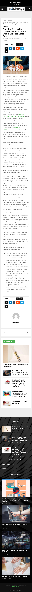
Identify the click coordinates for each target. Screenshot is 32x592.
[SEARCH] (27, 333)
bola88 (4, 468)
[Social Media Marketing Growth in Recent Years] (16, 514)
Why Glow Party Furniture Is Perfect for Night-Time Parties (14, 551)
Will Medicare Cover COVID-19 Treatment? (15, 576)
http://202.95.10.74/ (8, 465)
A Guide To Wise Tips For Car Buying (19, 402)
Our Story (19, 2)
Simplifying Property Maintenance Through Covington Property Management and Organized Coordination (20, 383)
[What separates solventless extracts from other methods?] (16, 354)
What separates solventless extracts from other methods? (15, 365)
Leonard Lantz (7, 38)
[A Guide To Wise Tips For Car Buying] (7, 403)
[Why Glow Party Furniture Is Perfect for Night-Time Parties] (16, 540)
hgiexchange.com (16, 586)
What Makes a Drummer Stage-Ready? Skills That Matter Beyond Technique (20, 372)
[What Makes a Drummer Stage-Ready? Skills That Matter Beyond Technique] (7, 373)
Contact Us (13, 2)
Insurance (5, 26)
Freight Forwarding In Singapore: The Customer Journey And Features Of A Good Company (15, 500)
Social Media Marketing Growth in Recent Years (15, 525)
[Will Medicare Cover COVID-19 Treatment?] (16, 566)
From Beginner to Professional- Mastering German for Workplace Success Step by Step (19, 394)
